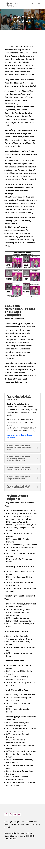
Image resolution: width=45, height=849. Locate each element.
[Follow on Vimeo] (15, 814)
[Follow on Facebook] (6, 814)
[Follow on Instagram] (10, 814)
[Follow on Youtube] (19, 814)
